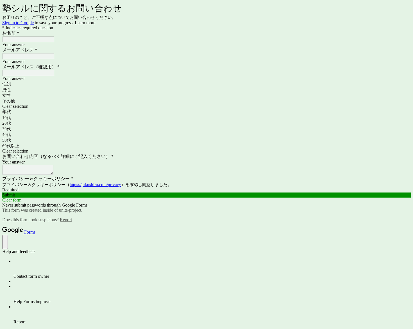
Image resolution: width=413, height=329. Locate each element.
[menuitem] (212, 269)
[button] (206, 106)
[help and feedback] (5, 242)
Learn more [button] (85, 22)
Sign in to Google (18, 22)
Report (66, 219)
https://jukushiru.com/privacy (95, 184)
